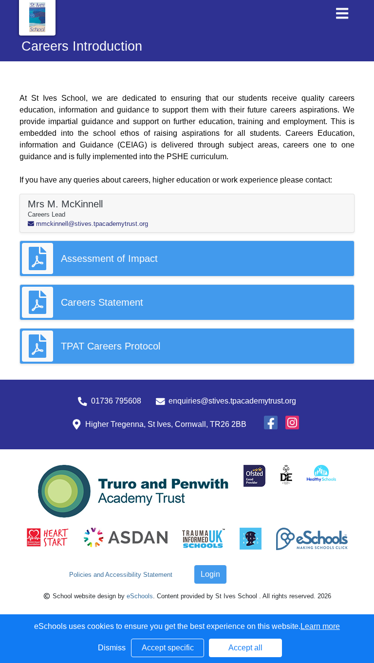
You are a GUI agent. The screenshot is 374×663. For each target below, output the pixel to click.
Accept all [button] (245, 648)
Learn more (320, 626)
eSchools (140, 596)
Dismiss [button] (112, 648)
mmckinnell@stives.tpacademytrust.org (91, 223)
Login (210, 574)
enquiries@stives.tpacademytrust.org (232, 401)
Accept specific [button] (168, 648)
